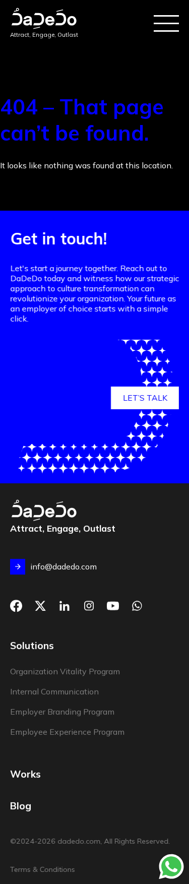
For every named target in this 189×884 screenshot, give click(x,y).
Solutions (32, 646)
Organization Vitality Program (65, 672)
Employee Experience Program (67, 732)
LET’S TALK (145, 398)
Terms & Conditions (42, 869)
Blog (20, 805)
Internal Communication (54, 692)
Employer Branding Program (62, 712)
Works (25, 774)
